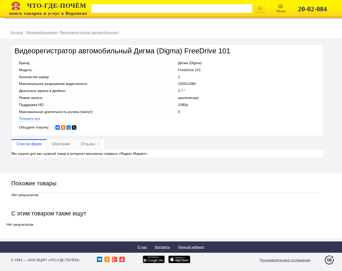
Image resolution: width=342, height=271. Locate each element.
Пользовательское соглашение (285, 260)
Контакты (162, 247)
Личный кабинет (191, 247)
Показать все (29, 118)
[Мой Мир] (68, 127)
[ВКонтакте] (57, 127)
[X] (74, 127)
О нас (142, 247)
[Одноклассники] (63, 127)
